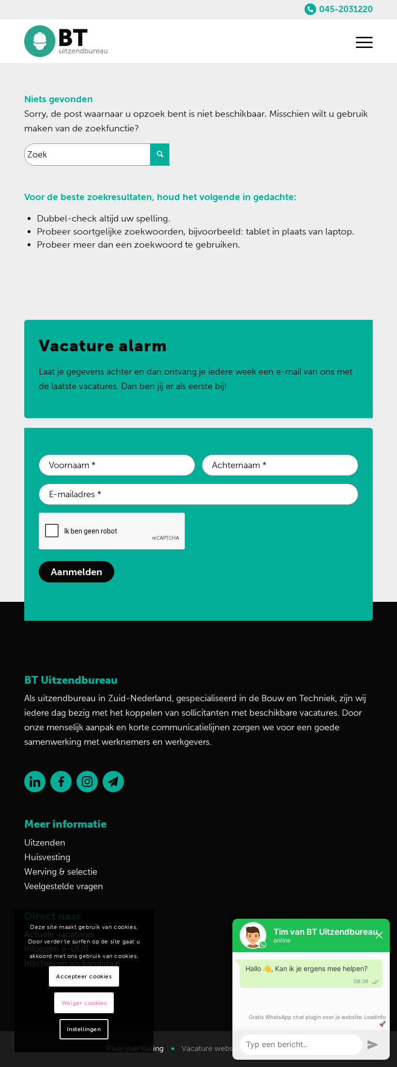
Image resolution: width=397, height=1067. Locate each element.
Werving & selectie (60, 871)
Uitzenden (44, 842)
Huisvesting (47, 857)
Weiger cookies (84, 1003)
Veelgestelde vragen (63, 886)
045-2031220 (346, 9)
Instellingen (84, 1029)
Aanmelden (76, 572)
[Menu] (359, 41)
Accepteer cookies (83, 976)
